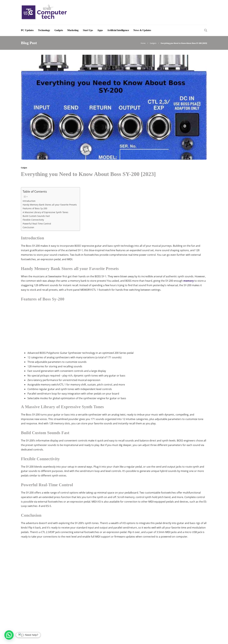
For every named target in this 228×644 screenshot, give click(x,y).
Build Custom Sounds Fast (36, 216)
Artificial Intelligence (118, 30)
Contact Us (200, 637)
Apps (100, 30)
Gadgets (58, 30)
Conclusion (28, 227)
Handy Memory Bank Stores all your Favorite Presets (50, 204)
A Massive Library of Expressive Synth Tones (45, 212)
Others (178, 598)
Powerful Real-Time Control (37, 223)
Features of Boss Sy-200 (35, 208)
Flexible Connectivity (33, 219)
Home (143, 43)
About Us (161, 637)
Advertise (175, 637)
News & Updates (142, 30)
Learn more (32, 615)
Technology (44, 30)
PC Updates (27, 30)
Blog (188, 637)
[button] (9, 635)
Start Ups (88, 30)
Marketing (72, 30)
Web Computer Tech (198, 632)
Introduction (29, 200)
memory (188, 280)
